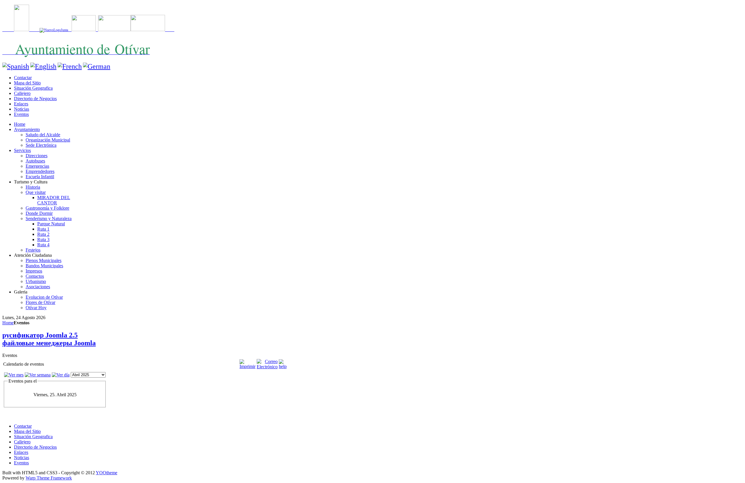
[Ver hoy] (61, 374)
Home (8, 322)
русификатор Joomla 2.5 (40, 335)
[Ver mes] (14, 374)
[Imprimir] (248, 366)
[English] (43, 66)
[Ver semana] (38, 374)
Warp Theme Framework (49, 477)
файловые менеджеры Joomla (49, 343)
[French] (70, 66)
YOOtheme (106, 472)
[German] (96, 66)
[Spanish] (15, 66)
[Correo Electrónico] (267, 366)
